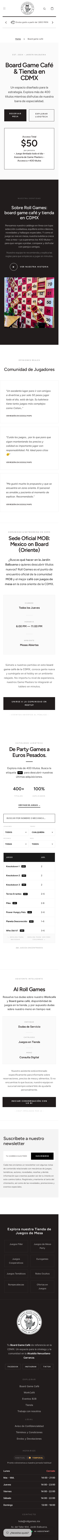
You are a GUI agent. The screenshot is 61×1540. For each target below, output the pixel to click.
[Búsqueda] (44, 8)
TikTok (47, 1367)
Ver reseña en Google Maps (19, 416)
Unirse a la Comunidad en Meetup (29, 703)
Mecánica (7, 838)
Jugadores (7, 826)
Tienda (29, 1405)
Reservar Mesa (15, 115)
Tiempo (32, 826)
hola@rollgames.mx (29, 1521)
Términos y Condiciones (29, 1432)
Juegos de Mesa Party (42, 1246)
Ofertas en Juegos (42, 1286)
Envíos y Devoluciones (29, 1438)
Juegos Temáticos (16, 1273)
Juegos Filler (16, 1244)
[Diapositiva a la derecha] (52, 22)
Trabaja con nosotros (29, 1411)
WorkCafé (29, 1392)
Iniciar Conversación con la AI (29, 1102)
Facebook (13, 1367)
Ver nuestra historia (31, 267)
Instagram (30, 1367)
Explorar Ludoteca (41, 115)
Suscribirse (42, 1156)
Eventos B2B (29, 1398)
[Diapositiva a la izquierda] (6, 22)
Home (18, 39)
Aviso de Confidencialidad (29, 1426)
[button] (4, 8)
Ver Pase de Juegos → (29, 805)
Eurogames (42, 1259)
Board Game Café (29, 1386)
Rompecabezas (16, 1284)
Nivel (32, 838)
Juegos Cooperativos (16, 1261)
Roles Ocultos (42, 1273)
